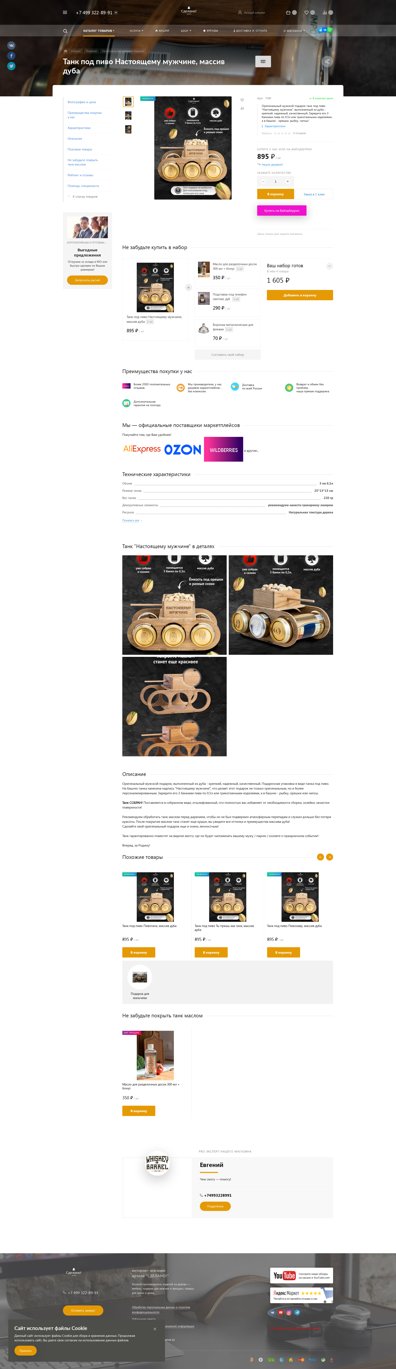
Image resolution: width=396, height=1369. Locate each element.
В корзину (275, 194)
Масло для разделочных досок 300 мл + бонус (151, 1086)
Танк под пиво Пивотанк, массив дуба (149, 926)
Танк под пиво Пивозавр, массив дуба (294, 926)
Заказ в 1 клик (314, 194)
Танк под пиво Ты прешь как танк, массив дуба (224, 928)
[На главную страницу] (188, 12)
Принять (25, 1351)
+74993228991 (218, 1195)
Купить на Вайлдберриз (281, 210)
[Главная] (65, 51)
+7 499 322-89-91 (94, 12)
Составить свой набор (227, 354)
